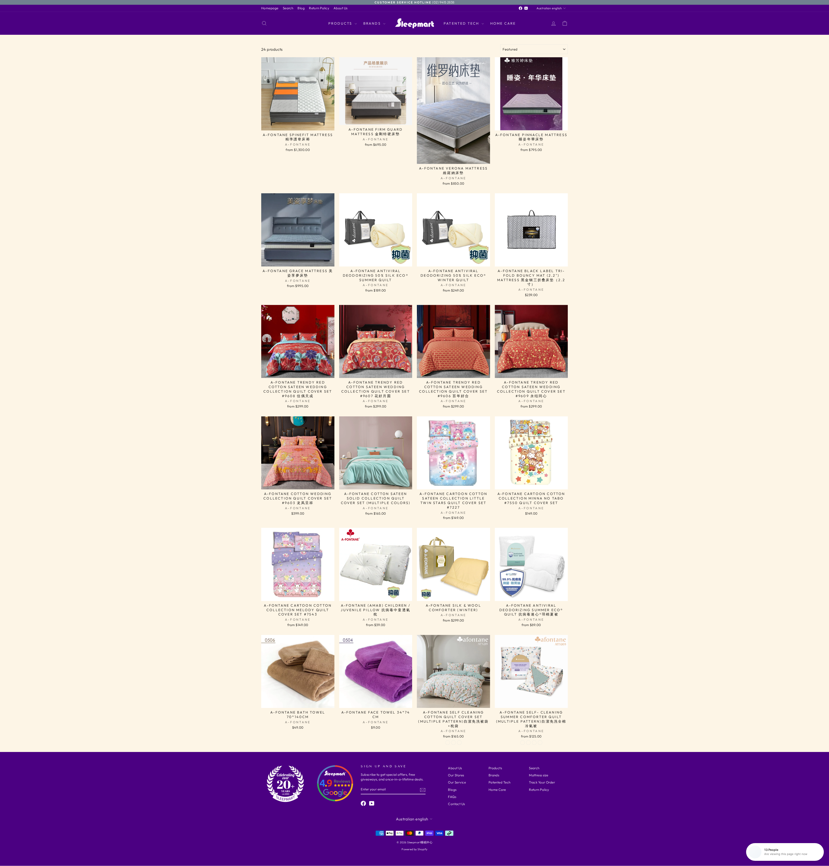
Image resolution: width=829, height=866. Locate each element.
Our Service (457, 782)
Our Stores (456, 775)
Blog (301, 8)
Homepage (269, 8)
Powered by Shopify (414, 849)
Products (341, 23)
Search (288, 8)
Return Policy (319, 8)
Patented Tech (462, 23)
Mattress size (538, 775)
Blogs (452, 790)
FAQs (452, 797)
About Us (341, 8)
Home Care (503, 23)
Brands (372, 23)
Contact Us (456, 804)
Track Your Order (542, 782)
